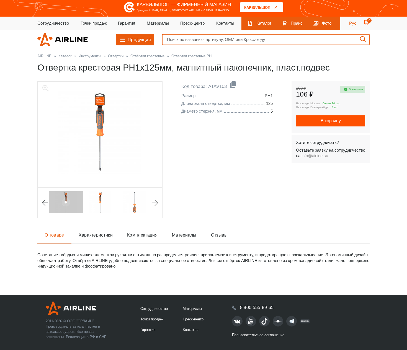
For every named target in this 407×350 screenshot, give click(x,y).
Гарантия (126, 23)
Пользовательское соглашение (258, 335)
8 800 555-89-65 (257, 307)
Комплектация (142, 235)
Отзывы (219, 235)
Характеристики (96, 235)
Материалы (158, 23)
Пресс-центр (192, 23)
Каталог (263, 23)
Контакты (225, 23)
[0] (366, 24)
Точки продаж (94, 23)
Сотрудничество (53, 23)
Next (154, 202)
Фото (326, 23)
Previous (45, 202)
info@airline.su (315, 155)
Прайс (297, 23)
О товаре (54, 235)
